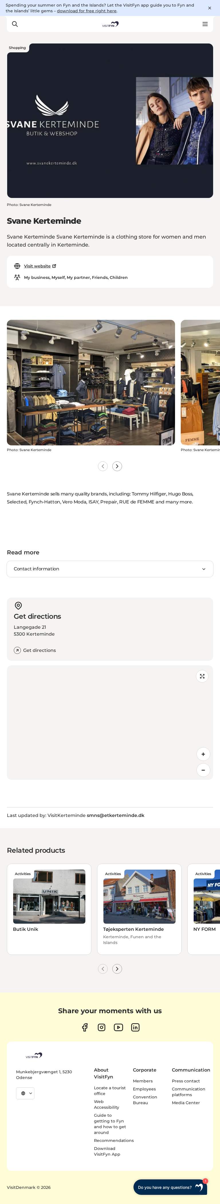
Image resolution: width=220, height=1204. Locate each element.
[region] (110, 722)
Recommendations (114, 1140)
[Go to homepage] (110, 24)
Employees (144, 1089)
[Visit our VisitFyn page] (85, 1027)
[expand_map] (202, 676)
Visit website (37, 266)
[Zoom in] (203, 754)
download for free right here (87, 10)
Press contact (186, 1081)
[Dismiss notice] (209, 8)
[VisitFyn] (33, 1055)
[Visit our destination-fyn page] (135, 1027)
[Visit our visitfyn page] (102, 1027)
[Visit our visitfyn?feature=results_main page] (118, 1027)
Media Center (186, 1102)
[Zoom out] (203, 770)
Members (143, 1081)
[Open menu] (205, 24)
